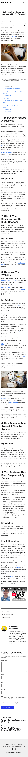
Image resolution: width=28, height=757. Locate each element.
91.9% (18, 567)
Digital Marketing (6, 617)
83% (2, 344)
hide (10, 86)
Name (3, 674)
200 (19, 305)
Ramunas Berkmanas (8, 614)
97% (19, 332)
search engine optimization (8, 280)
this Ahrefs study (13, 402)
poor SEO (13, 36)
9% (12, 358)
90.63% (3, 398)
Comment (4, 660)
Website (3, 689)
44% (2, 145)
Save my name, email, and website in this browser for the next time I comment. (15, 698)
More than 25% (5, 287)
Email (3, 682)
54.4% (23, 289)
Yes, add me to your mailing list (10, 703)
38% (24, 356)
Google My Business (7, 152)
